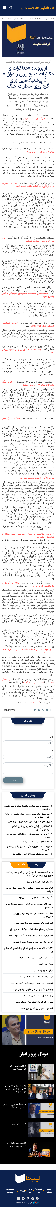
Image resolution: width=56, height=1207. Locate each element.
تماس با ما (38, 1191)
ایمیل (50, 751)
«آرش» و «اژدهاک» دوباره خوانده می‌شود (36, 897)
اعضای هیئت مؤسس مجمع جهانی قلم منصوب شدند (31, 935)
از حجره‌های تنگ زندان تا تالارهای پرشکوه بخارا (31, 854)
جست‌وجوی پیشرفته (9, 1191)
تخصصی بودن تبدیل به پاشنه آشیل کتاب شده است (32, 983)
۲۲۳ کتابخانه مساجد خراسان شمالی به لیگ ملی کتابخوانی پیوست (28, 950)
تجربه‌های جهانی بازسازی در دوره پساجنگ (35, 958)
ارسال (13, 780)
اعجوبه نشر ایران (19, 1124)
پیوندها (22, 1190)
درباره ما (30, 1191)
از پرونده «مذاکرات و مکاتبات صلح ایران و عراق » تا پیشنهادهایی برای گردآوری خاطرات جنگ (28, 77)
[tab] (36, 865)
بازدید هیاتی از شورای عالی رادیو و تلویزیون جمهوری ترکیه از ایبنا (15, 1088)
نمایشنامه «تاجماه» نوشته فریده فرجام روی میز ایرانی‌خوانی (33, 915)
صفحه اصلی (50, 18)
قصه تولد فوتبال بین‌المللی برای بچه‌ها (37, 1008)
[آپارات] (37, 1199)
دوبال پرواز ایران (46, 964)
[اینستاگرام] (28, 1199)
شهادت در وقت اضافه (33, 682)
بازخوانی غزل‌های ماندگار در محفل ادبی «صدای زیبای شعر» (27, 835)
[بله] (23, 1199)
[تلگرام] (33, 1199)
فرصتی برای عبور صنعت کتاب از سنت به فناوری (33, 942)
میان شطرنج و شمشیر (44, 970)
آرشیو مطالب (49, 1191)
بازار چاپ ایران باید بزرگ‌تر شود (40, 882)
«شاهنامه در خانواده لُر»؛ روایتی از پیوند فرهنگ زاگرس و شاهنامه (27, 807)
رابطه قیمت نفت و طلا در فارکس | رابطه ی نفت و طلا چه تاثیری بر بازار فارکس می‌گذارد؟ (29, 874)
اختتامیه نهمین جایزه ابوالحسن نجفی (17, 1067)
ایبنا (37, 10)
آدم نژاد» (35, 703)
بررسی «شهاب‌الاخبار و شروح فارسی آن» (36, 977)
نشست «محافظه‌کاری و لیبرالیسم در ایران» (16, 1144)
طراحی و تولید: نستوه (24, 1202)
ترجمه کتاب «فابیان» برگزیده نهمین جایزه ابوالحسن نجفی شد (28, 848)
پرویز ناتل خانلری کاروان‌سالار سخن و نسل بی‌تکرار (29, 821)
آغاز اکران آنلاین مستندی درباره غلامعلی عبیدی (33, 923)
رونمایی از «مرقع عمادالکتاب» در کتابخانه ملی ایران (31, 929)
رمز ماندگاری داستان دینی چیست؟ (38, 995)
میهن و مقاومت (36, 18)
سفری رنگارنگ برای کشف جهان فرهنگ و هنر (34, 1002)
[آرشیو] (19, 1199)
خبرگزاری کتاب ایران (34, 119)
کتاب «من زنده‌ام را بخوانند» (40, 152)
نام (51, 737)
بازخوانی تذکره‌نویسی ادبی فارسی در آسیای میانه (33, 989)
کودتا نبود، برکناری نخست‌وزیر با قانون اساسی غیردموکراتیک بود (31, 828)
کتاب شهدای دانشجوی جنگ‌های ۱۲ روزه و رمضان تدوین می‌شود (29, 889)
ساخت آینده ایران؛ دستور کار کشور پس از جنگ (14, 1106)
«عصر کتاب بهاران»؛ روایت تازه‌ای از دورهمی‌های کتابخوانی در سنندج (29, 905)
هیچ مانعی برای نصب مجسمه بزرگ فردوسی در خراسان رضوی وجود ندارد (27, 815)
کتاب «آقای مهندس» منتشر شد (36, 842)
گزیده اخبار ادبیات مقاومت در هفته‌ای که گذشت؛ (28, 62)
